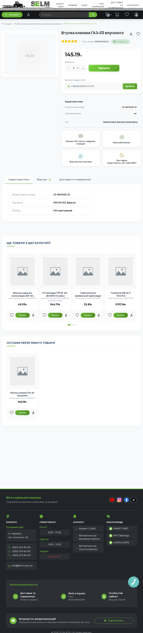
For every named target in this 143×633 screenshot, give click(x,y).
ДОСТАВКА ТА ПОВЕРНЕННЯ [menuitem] (115, 5)
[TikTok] (134, 500)
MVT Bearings (121, 535)
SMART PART (121, 528)
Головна (7, 24)
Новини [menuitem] (72, 5)
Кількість (69, 62)
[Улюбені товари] (127, 14)
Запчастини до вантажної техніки (89, 537)
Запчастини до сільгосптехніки (88, 548)
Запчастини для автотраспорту (120, 122)
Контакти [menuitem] (133, 5)
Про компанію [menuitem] (98, 5)
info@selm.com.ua (22, 565)
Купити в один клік (75, 80)
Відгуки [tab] (43, 179)
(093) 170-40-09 (21, 551)
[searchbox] (64, 14)
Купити (104, 68)
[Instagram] (119, 500)
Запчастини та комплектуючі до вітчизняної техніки (39, 24)
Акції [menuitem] (85, 5)
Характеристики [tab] (19, 179)
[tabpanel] (71, 203)
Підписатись (115, 620)
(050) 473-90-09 (21, 555)
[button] (69, 324)
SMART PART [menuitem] (60, 5)
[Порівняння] (28, 14)
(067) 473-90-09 (21, 547)
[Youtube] (112, 500)
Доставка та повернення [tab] (75, 179)
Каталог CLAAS (87, 528)
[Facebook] (126, 500)
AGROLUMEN (121, 542)
